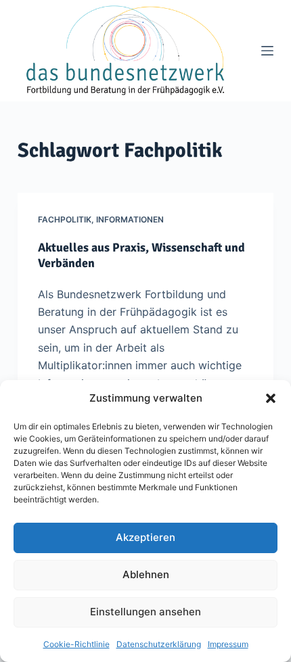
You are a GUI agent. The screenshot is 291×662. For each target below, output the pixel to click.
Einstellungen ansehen (145, 611)
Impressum (228, 644)
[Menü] (267, 51)
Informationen (130, 219)
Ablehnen (145, 574)
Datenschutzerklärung (158, 644)
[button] (270, 398)
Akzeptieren (145, 537)
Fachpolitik (64, 219)
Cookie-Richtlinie (76, 644)
